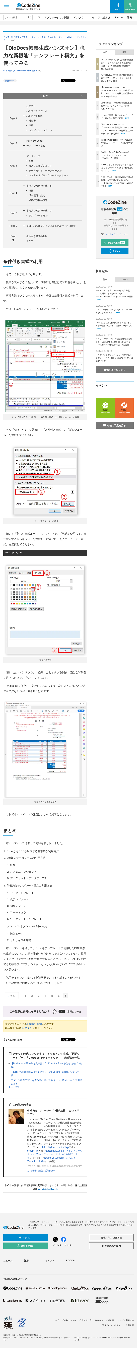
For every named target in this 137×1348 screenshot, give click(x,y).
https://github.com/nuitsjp (55, 1147)
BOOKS (70, 1260)
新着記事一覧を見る (114, 369)
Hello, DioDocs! (34, 140)
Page (13, 118)
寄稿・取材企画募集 (111, 1237)
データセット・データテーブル (45, 170)
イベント (49, 1260)
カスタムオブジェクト (40, 165)
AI (39, 17)
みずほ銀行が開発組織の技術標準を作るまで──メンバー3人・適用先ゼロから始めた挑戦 (117, 77)
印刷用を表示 (15, 1039)
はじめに (31, 106)
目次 (45, 96)
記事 (105, 279)
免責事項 (99, 1320)
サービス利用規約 (126, 1320)
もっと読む (14, 1087)
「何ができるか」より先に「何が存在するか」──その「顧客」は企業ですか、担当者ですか (114, 357)
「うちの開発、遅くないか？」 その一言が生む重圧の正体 (117, 116)
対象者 (32, 120)
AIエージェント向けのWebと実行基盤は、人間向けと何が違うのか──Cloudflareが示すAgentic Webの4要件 (117, 181)
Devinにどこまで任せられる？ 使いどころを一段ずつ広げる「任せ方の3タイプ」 (117, 167)
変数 (31, 160)
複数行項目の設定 (38, 200)
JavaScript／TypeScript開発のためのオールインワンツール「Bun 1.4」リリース (116, 105)
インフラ (79, 17)
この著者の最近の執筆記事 (41, 1170)
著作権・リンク (69, 1320)
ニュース (124, 279)
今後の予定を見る (116, 425)
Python (119, 17)
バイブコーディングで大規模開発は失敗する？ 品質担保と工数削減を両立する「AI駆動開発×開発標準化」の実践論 (117, 64)
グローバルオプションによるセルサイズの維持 (51, 225)
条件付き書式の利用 (36, 236)
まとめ (29, 241)
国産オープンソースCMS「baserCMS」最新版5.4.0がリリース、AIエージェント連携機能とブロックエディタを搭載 (117, 129)
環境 (31, 125)
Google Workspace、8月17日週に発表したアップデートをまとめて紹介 (117, 142)
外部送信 (130, 1324)
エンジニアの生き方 (99, 17)
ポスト (68, 80)
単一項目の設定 (37, 195)
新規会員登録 (116, 242)
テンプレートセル (38, 215)
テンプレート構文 (35, 145)
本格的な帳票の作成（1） (39, 185)
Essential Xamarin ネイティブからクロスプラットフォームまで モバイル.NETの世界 (54, 1154)
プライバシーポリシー (112, 1324)
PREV (12, 995)
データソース (33, 155)
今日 (105, 52)
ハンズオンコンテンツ (40, 130)
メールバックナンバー (116, 234)
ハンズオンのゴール (36, 111)
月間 (124, 52)
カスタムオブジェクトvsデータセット (48, 175)
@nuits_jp (32, 1150)
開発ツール (10, 80)
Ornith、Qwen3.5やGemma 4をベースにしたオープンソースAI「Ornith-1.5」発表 (116, 155)
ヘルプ (56, 1320)
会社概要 (110, 1320)
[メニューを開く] (6, 6)
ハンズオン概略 (34, 115)
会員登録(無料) (34, 1024)
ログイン (27, 1028)
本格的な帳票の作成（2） (39, 210)
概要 (31, 190)
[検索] (29, 17)
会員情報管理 (86, 1320)
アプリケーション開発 (56, 17)
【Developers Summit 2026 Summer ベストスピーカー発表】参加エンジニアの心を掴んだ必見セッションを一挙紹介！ (117, 92)
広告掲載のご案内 (111, 1246)
